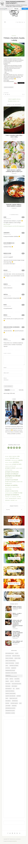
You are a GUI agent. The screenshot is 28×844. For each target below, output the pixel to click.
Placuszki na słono (16, 683)
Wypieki (7, 703)
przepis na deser (10, 468)
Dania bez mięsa (16, 655)
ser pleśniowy (13, 496)
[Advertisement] (14, 768)
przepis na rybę (19, 481)
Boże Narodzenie (10, 653)
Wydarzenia (15, 700)
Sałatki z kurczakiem (10, 693)
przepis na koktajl (8, 470)
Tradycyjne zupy (13, 698)
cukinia (10, 456)
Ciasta (16, 653)
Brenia (5, 315)
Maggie (5, 270)
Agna (5, 217)
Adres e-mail (6, 372)
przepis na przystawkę (10, 481)
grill (7, 665)
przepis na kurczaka (12, 472)
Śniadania (14, 35)
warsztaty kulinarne (13, 498)
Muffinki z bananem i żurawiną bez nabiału (17, 607)
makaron (17, 458)
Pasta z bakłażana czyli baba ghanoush (17, 641)
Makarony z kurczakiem (11, 672)
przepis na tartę (8, 489)
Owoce (12, 681)
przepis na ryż (8, 483)
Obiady (7, 681)
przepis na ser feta (8, 487)
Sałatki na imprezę (10, 691)
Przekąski (8, 686)
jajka (18, 456)
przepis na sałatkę (11, 485)
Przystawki (14, 686)
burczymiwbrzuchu (9, 243)
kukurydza (7, 458)
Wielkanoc (8, 700)
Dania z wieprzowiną (10, 660)
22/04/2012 (6, 92)
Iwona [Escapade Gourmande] (12, 327)
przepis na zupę (18, 493)
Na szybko (17, 678)
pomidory (16, 462)
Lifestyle (8, 668)
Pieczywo (17, 681)
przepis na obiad (12, 476)
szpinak (6, 498)
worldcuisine (7, 253)
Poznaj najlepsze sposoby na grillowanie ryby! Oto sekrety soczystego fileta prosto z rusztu (18, 634)
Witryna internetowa (6, 378)
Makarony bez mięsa (10, 670)
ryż (10, 496)
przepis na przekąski (11, 480)
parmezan (7, 462)
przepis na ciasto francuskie (10, 466)
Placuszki (8, 683)
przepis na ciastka (8, 464)
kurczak (12, 458)
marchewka (8, 460)
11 (22, 94)
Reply (23, 217)
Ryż (13, 688)
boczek (6, 456)
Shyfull (6, 294)
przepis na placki (8, 477)
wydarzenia (7, 500)
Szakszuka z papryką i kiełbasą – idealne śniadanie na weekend (14, 205)
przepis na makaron (11, 474)
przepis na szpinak (15, 487)
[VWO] (5, 8)
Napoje (11, 678)
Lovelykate (6, 232)
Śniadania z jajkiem (10, 713)
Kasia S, (6, 339)
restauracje (7, 496)
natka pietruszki (14, 460)
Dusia (5, 304)
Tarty (7, 698)
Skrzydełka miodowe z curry (13, 101)
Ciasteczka (8, 655)
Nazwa (5, 367)
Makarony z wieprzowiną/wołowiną (11, 676)
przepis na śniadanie (8, 87)
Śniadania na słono (10, 710)
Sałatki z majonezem (10, 695)
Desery (17, 663)
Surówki (19, 695)
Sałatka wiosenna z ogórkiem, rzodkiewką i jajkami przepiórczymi (14, 170)
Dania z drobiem (9, 658)
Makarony (13, 668)
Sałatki (17, 688)
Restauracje (8, 688)
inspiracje (14, 456)
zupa (16, 500)
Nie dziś (16, 8)
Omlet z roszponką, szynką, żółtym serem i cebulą (14, 136)
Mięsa (7, 678)
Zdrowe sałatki (14, 703)
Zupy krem (8, 705)
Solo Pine (15, 841)
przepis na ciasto (16, 464)
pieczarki (11, 462)
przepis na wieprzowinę (11, 491)
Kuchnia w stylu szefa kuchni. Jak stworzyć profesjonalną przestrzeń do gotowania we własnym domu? (18, 624)
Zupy (20, 703)
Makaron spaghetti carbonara (14, 99)
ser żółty (19, 496)
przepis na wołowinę (9, 492)
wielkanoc (19, 498)
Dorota (6, 284)
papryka (20, 460)
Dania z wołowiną (10, 663)
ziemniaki (12, 500)
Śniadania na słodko (10, 708)
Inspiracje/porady (14, 665)
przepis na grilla (19, 468)
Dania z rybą (17, 658)
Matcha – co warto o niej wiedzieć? (17, 614)
